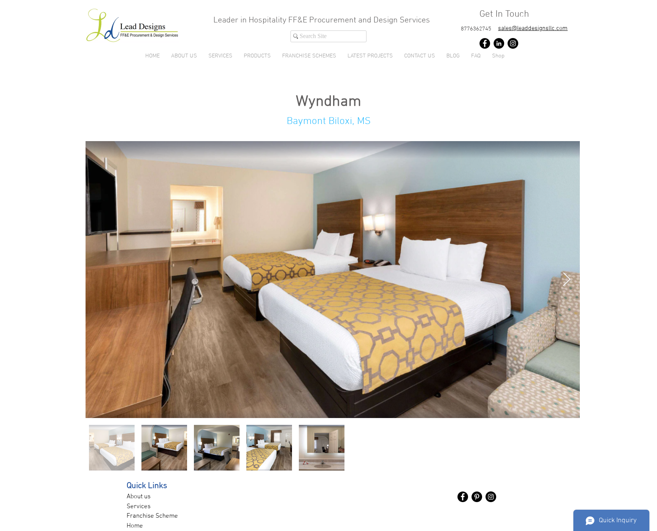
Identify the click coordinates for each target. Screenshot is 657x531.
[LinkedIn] (499, 43)
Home (135, 526)
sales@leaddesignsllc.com (533, 28)
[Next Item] (566, 279)
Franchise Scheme (152, 516)
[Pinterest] (476, 496)
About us (139, 497)
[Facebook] (484, 43)
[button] (257, 56)
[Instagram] (513, 43)
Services (139, 506)
